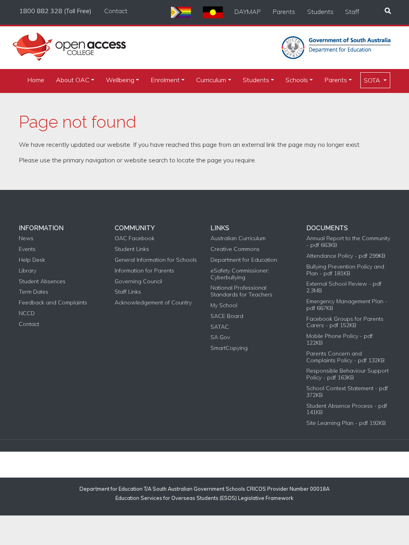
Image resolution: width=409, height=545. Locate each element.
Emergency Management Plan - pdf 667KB (346, 305)
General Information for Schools (156, 260)
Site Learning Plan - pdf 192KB (346, 423)
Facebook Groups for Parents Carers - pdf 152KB (344, 322)
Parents (284, 12)
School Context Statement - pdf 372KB (347, 392)
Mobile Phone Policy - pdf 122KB (339, 339)
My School (223, 305)
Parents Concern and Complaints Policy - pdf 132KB (345, 357)
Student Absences (42, 281)
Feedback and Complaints (53, 302)
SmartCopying (229, 348)
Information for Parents (144, 270)
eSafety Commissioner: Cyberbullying (239, 274)
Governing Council (138, 281)
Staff (352, 12)
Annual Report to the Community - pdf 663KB (348, 242)
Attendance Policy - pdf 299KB (345, 256)
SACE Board (226, 316)
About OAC (72, 80)
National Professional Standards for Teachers (241, 291)
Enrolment (165, 80)
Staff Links (128, 291)
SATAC (219, 327)
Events (27, 249)
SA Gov (220, 337)
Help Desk (32, 260)
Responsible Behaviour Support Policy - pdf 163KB (347, 374)
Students (320, 12)
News (26, 238)
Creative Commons (235, 249)
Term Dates (33, 291)
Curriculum (211, 80)
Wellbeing (120, 80)
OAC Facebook (135, 238)
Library (27, 270)
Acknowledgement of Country (153, 302)
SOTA (373, 80)
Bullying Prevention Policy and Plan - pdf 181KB (345, 270)
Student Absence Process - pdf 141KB (346, 409)
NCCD (27, 313)
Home (35, 80)
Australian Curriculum (238, 238)
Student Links (132, 249)
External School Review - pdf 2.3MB (343, 287)
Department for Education (243, 260)
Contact (115, 11)
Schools (297, 80)
